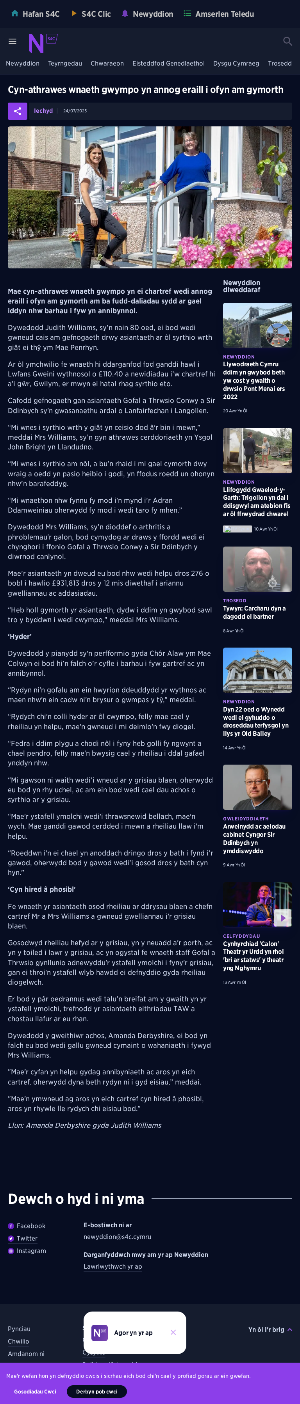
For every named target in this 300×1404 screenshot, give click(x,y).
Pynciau (19, 1329)
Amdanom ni (26, 1354)
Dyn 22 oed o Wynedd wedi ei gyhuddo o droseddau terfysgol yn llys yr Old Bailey (255, 721)
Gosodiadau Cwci (35, 1391)
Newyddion (22, 63)
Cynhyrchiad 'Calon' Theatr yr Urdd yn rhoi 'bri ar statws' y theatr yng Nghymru (253, 956)
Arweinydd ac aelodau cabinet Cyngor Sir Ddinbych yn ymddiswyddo (254, 838)
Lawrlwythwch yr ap (113, 1266)
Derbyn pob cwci (97, 1391)
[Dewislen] (12, 41)
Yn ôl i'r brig (266, 1329)
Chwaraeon (107, 63)
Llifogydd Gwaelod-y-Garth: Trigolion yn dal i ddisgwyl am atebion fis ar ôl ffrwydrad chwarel (257, 502)
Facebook (31, 1226)
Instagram (31, 1251)
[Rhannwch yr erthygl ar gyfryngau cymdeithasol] (17, 111)
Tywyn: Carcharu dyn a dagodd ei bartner (254, 612)
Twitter (27, 1238)
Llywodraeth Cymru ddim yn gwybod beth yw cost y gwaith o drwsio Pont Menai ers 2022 (254, 380)
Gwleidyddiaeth (245, 818)
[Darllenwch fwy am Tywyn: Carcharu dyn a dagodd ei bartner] (257, 569)
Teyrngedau (65, 63)
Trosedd (280, 63)
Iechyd (43, 111)
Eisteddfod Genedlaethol (168, 63)
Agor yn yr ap (133, 1333)
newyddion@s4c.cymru (117, 1237)
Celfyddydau (241, 936)
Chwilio (18, 1341)
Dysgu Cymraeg (236, 63)
